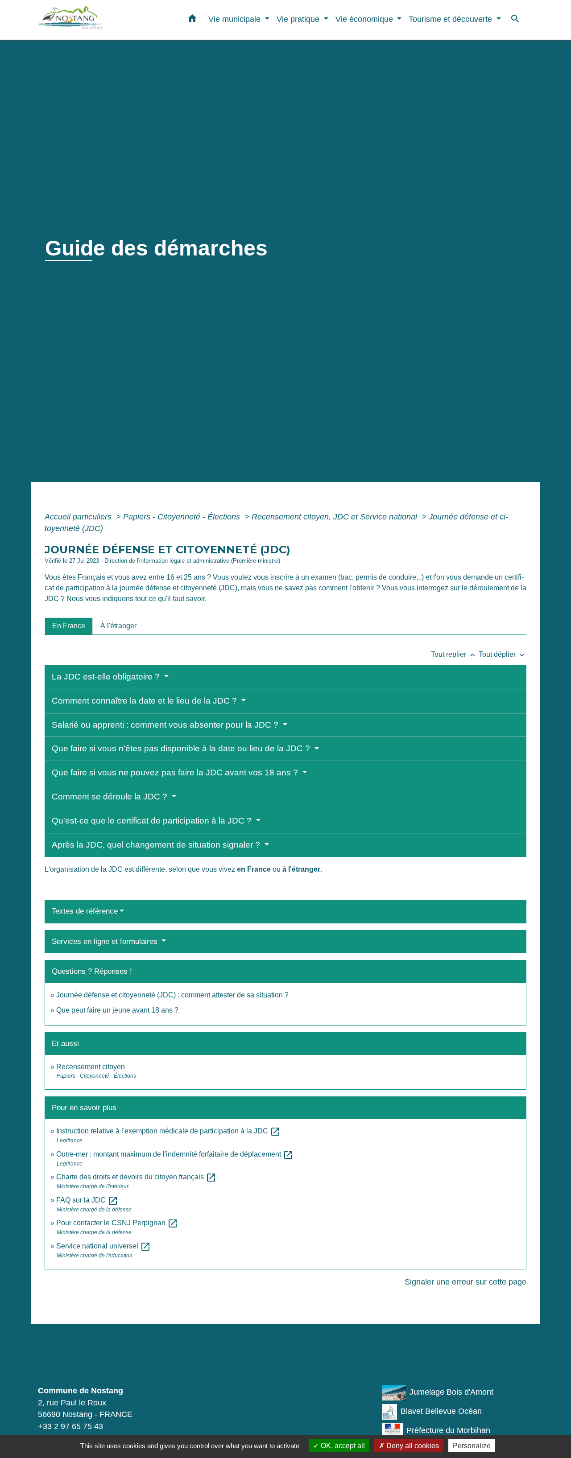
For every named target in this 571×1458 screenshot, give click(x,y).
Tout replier (454, 654)
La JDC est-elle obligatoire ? (107, 676)
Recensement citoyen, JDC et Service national (335, 516)
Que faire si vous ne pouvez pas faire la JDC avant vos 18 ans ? (176, 772)
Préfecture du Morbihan (448, 1430)
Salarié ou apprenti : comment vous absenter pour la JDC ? (166, 724)
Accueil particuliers (79, 516)
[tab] (69, 626)
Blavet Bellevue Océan (441, 1411)
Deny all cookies (412, 1446)
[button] (192, 20)
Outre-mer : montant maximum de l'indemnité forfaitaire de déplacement (175, 1154)
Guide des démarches (310, 271)
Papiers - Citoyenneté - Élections (182, 516)
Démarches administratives (205, 271)
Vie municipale (114, 271)
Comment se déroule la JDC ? (111, 796)
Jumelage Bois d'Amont (451, 1392)
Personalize (472, 1446)
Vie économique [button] (365, 19)
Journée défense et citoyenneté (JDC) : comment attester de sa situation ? (172, 995)
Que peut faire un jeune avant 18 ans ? (117, 1010)
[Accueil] (93, 20)
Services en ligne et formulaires (106, 941)
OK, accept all (342, 1446)
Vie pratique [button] (299, 19)
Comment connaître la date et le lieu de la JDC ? (145, 700)
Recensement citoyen (90, 1067)
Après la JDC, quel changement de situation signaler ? (157, 844)
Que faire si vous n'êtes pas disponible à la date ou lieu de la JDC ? (182, 748)
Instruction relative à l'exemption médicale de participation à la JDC (168, 1131)
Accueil (61, 271)
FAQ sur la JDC (87, 1200)
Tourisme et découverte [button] (451, 19)
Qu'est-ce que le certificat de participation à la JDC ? (153, 820)
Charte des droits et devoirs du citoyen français (136, 1177)
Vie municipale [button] (235, 19)
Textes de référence (85, 911)
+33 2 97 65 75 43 (70, 1426)
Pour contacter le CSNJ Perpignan (117, 1223)
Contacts (69, 1360)
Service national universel (103, 1246)
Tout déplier (502, 654)
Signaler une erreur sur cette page (465, 1281)
